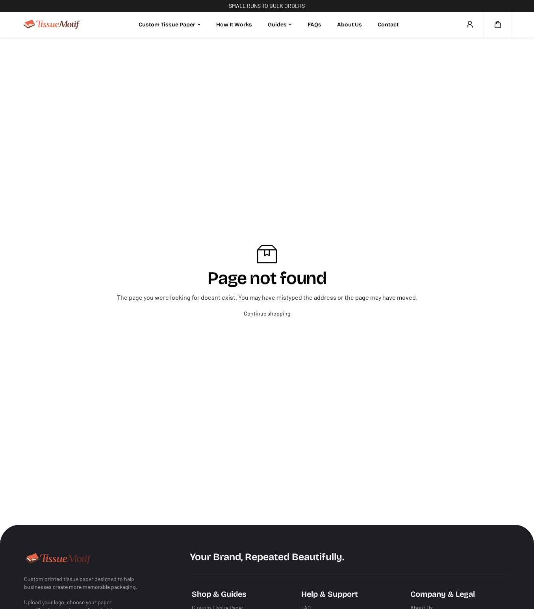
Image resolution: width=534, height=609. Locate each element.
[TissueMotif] (51, 24)
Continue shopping (267, 313)
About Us (349, 24)
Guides (277, 24)
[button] (498, 24)
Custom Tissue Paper (167, 24)
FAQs (314, 24)
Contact (388, 24)
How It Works (234, 24)
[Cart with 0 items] (498, 24)
